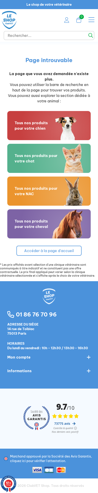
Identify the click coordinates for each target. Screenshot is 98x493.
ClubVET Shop (38, 486)
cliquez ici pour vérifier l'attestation (37, 461)
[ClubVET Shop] (49, 301)
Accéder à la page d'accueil (49, 250)
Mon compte (19, 357)
